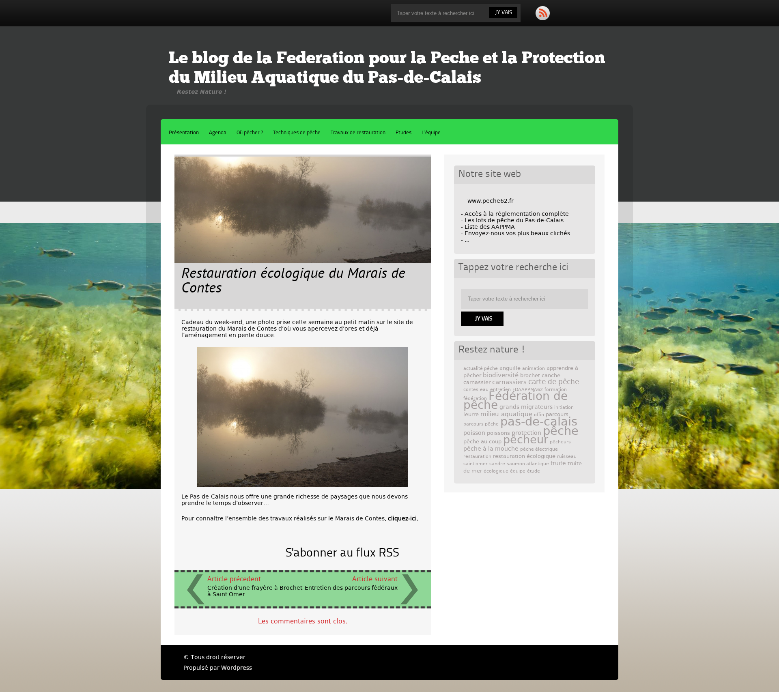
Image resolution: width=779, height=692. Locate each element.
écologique (496, 471)
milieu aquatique (506, 414)
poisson (474, 433)
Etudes (403, 132)
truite (558, 463)
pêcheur (525, 439)
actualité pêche (480, 368)
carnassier (477, 382)
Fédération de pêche (515, 400)
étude (533, 471)
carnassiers (509, 382)
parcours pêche (481, 424)
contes (470, 389)
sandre (497, 463)
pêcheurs (560, 442)
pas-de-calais (538, 421)
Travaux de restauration (358, 132)
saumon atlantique (528, 463)
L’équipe (431, 132)
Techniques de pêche (297, 132)
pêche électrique (539, 449)
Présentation (184, 132)
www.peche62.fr (490, 201)
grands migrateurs (526, 407)
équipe (517, 471)
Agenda (217, 132)
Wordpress (236, 667)
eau (484, 389)
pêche (561, 431)
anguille (510, 368)
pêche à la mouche (491, 448)
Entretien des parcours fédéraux (351, 588)
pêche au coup (482, 441)
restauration (477, 456)
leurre (471, 414)
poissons (498, 433)
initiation (564, 407)
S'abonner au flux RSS (342, 553)
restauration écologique (524, 456)
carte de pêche (553, 382)
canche (551, 375)
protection (526, 433)
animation (533, 368)
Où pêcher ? (250, 132)
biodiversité (501, 375)
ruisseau (567, 456)
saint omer (475, 463)
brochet (530, 375)
